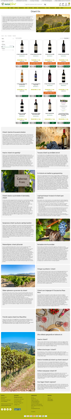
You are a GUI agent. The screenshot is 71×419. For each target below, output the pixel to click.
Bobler (12, 7)
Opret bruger (50, 399)
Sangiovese (24, 140)
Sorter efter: (62, 38)
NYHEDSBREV (50, 400)
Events (62, 7)
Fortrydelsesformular (35, 408)
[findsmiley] (20, 409)
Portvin (16, 7)
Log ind (49, 397)
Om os (32, 397)
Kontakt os (33, 398)
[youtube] (10, 409)
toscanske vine (46, 166)
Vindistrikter (21, 7)
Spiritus (35, 7)
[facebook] (2, 409)
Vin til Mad (30, 7)
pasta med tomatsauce (20, 251)
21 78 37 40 (10, 403)
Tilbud (47, 7)
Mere (53, 122)
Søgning (3, 41)
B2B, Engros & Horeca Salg (37, 405)
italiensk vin (54, 296)
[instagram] (5, 409)
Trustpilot (33, 411)
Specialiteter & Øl (41, 7)
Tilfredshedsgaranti (35, 401)
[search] (45, 4)
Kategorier (3, 48)
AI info (32, 407)
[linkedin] (8, 409)
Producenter (52, 7)
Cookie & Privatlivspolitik (36, 404)
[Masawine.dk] (8, 4)
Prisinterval (3, 44)
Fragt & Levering (34, 400)
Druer (26, 7)
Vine (8, 7)
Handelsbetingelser (35, 402)
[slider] (13, 46)
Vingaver (57, 7)
